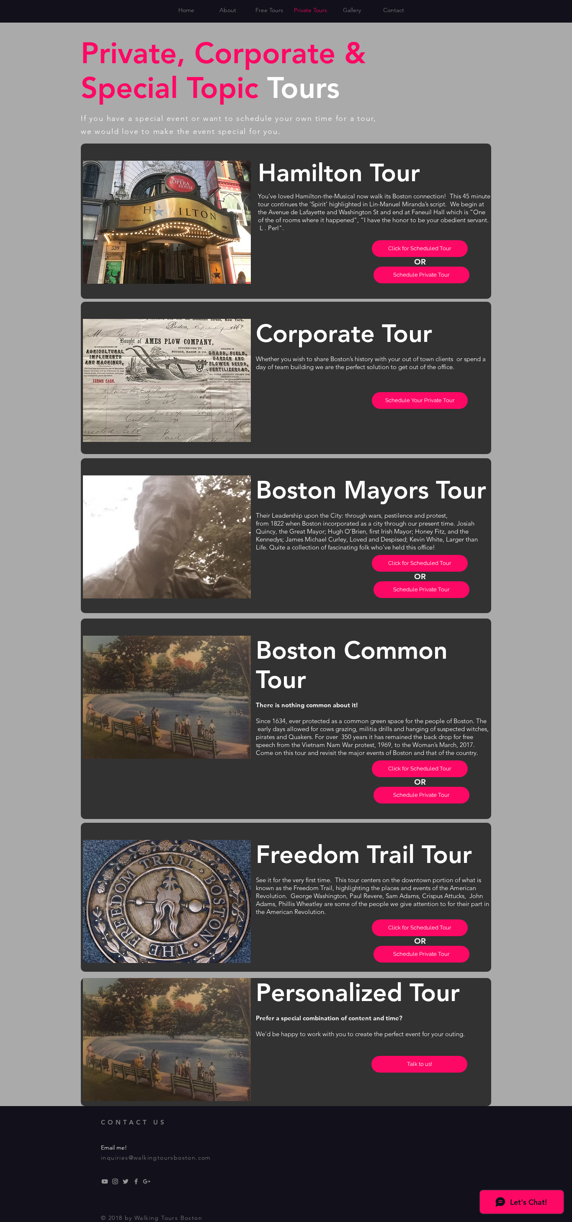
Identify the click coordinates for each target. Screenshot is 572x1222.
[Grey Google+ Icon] (146, 1181)
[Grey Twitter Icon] (125, 1181)
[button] (421, 954)
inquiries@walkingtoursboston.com (156, 1157)
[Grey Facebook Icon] (136, 1181)
